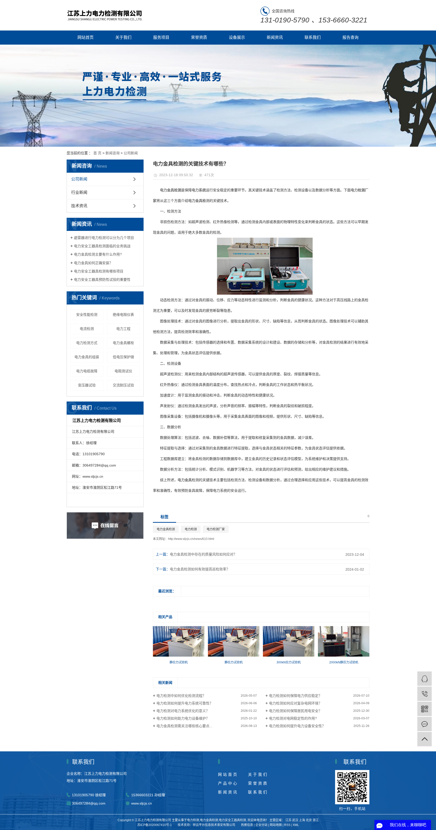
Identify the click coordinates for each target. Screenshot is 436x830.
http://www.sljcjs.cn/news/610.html (191, 539)
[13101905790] (424, 694)
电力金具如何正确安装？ (93, 263)
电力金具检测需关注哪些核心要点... (184, 726)
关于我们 (123, 37)
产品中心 (228, 783)
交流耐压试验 (123, 385)
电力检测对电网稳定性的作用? (293, 718)
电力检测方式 (86, 343)
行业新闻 (79, 192)
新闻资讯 (275, 37)
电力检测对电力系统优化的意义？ (182, 711)
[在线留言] (424, 724)
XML (296, 825)
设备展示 (237, 37)
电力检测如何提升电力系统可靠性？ (184, 703)
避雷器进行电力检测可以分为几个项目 (104, 238)
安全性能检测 (86, 315)
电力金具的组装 (86, 357)
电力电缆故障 (86, 371)
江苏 (288, 820)
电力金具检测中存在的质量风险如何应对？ (203, 554)
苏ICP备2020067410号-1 (154, 825)
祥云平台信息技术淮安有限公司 (214, 825)
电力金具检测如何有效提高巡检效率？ (200, 569)
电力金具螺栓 (123, 343)
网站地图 (276, 825)
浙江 (316, 820)
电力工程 (123, 329)
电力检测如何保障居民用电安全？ (295, 711)
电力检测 (191, 529)
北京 (309, 820)
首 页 (97, 153)
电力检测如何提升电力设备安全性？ (297, 726)
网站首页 (85, 37)
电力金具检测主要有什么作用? (98, 254)
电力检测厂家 (216, 529)
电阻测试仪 (123, 371)
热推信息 (247, 825)
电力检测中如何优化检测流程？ (181, 696)
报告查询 (350, 37)
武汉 (295, 820)
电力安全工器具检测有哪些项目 (98, 271)
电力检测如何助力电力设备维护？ (182, 718)
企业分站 (261, 825)
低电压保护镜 (123, 357)
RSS (287, 825)
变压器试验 (87, 385)
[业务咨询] (424, 678)
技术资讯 (79, 206)
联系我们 (313, 37)
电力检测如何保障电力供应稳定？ (295, 696)
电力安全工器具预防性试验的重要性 (102, 280)
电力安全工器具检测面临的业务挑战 (102, 246)
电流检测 (87, 329)
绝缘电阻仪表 (123, 315)
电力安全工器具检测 (232, 820)
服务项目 (161, 37)
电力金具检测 (166, 529)
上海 (302, 820)
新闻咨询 (112, 153)
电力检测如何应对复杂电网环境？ (295, 703)
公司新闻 (131, 153)
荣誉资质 (199, 37)
